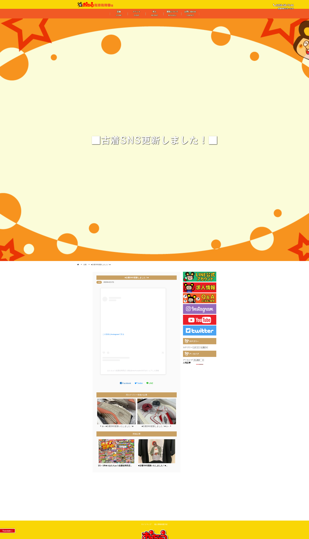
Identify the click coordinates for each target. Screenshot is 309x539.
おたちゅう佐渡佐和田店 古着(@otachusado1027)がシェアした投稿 (133, 371)
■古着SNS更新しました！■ (154, 426)
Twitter (140, 383)
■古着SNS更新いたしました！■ (119, 426)
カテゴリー (188, 347)
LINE (150, 383)
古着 (99, 282)
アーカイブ (188, 360)
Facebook (126, 383)
